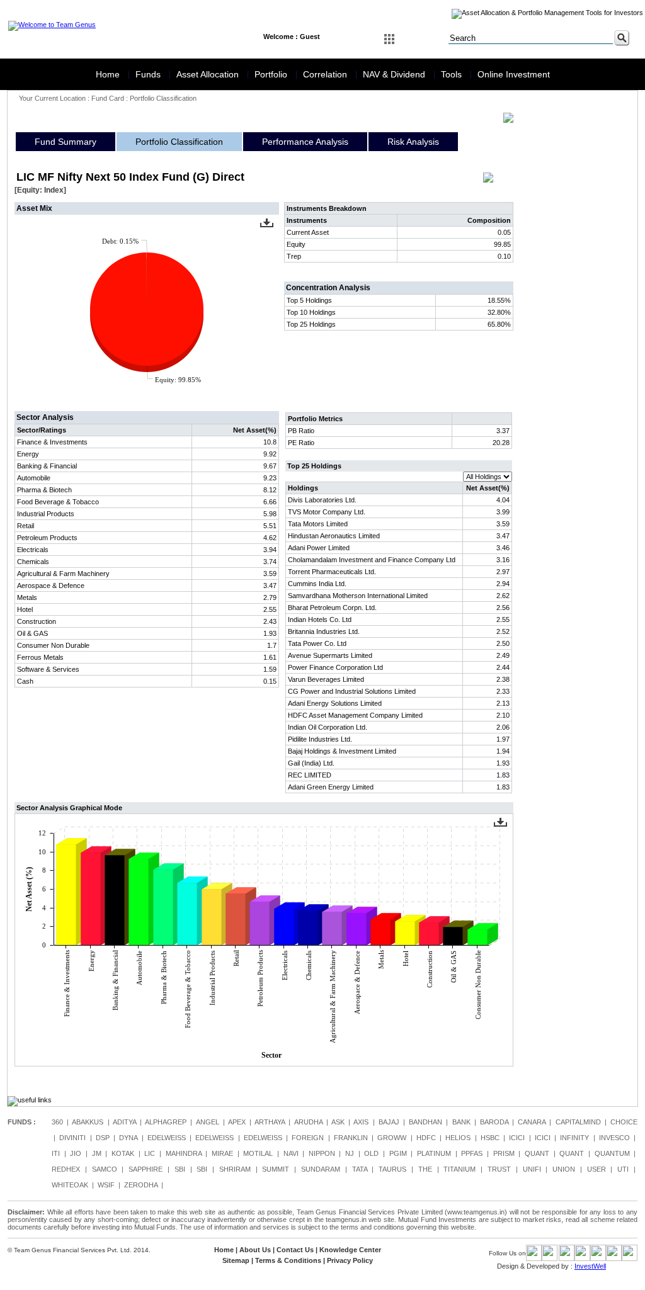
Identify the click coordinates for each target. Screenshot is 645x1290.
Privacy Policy (350, 1260)
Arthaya (269, 1122)
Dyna (128, 1137)
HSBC (490, 1137)
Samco (104, 1169)
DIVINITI (72, 1137)
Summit (275, 1169)
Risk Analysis (413, 142)
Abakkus (87, 1122)
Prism (504, 1153)
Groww (391, 1137)
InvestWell (590, 1266)
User (596, 1169)
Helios (458, 1137)
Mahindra (184, 1153)
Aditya (124, 1122)
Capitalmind (578, 1122)
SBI (179, 1169)
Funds (149, 74)
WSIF (106, 1185)
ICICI (517, 1137)
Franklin (351, 1137)
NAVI (291, 1153)
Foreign (308, 1137)
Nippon (322, 1153)
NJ (349, 1153)
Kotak (122, 1153)
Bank (461, 1122)
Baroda (494, 1122)
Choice (623, 1122)
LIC (149, 1153)
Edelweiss (166, 1137)
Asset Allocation (208, 74)
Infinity (574, 1137)
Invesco (614, 1137)
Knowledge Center (350, 1249)
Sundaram (320, 1169)
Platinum (434, 1153)
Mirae (222, 1153)
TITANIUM (459, 1169)
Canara (531, 1122)
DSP (103, 1137)
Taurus (392, 1169)
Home (109, 74)
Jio (75, 1153)
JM (96, 1153)
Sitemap (235, 1260)
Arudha (308, 1122)
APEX (237, 1122)
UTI (623, 1169)
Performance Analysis (305, 142)
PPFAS (471, 1153)
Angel (207, 1122)
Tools (452, 74)
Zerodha (140, 1185)
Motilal (258, 1153)
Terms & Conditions (288, 1260)
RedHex (66, 1169)
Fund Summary (65, 142)
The (425, 1169)
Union (563, 1169)
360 (57, 1122)
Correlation (326, 74)
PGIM (398, 1153)
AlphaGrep (165, 1122)
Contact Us (295, 1249)
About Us (255, 1249)
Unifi (532, 1169)
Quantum (612, 1153)
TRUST (499, 1169)
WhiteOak (70, 1185)
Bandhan (425, 1122)
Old (371, 1153)
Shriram (235, 1169)
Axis (360, 1122)
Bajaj (389, 1122)
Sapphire (145, 1169)
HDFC (426, 1137)
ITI (56, 1153)
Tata (359, 1169)
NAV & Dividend (395, 74)
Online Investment (513, 74)
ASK (338, 1122)
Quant (537, 1153)
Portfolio (272, 74)
